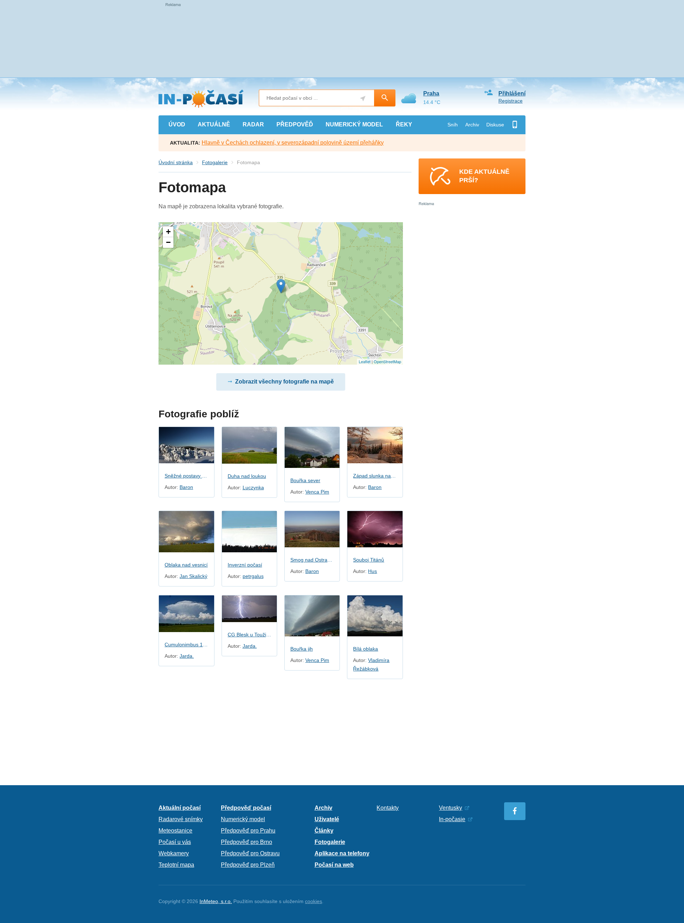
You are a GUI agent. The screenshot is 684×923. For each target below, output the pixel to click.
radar (253, 124)
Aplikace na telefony (342, 853)
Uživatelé (327, 819)
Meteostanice (175, 831)
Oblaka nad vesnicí (186, 565)
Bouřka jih (301, 649)
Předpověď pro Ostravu (250, 853)
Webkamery (174, 853)
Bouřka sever (305, 480)
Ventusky (450, 808)
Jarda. (187, 656)
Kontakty (388, 808)
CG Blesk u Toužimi (249, 634)
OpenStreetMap (387, 361)
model (354, 124)
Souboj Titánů (368, 560)
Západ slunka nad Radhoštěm (375, 476)
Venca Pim (317, 492)
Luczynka (253, 487)
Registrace (510, 101)
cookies (313, 901)
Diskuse (495, 124)
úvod (177, 124)
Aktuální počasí (180, 808)
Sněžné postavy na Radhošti (186, 476)
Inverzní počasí (245, 565)
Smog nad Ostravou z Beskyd (312, 560)
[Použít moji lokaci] (363, 98)
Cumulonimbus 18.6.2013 (186, 644)
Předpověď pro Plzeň (248, 865)
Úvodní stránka (176, 162)
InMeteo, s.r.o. (216, 901)
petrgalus (253, 576)
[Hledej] (384, 97)
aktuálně (214, 124)
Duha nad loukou (247, 476)
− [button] (168, 242)
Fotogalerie (215, 162)
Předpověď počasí (246, 808)
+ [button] (168, 231)
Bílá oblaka (365, 649)
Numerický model (243, 819)
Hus (372, 571)
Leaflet (364, 361)
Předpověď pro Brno (246, 842)
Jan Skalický (193, 576)
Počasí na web (334, 865)
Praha (431, 93)
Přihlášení (511, 93)
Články (324, 831)
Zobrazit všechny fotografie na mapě (284, 382)
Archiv (472, 124)
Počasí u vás (175, 842)
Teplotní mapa (176, 865)
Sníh (452, 124)
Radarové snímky (181, 819)
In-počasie (452, 819)
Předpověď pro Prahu (248, 831)
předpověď (294, 124)
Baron (186, 487)
